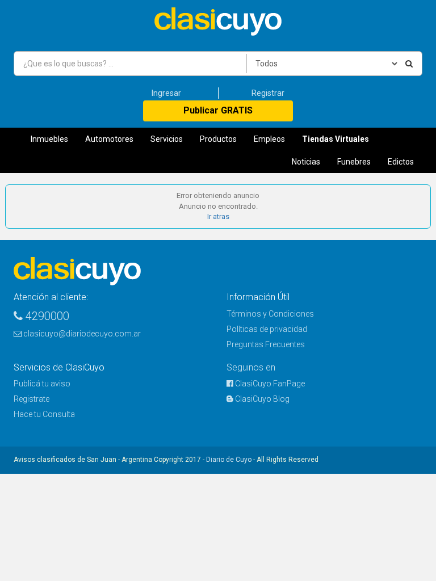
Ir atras (218, 216)
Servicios (166, 139)
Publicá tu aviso (42, 383)
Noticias (306, 161)
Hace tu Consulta (44, 414)
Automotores (109, 139)
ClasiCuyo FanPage (269, 383)
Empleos (269, 139)
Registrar (267, 93)
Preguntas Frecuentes (266, 344)
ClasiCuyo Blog (261, 398)
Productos (218, 139)
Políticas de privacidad (267, 329)
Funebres (354, 161)
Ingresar (166, 93)
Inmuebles (49, 139)
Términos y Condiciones (270, 313)
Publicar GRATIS (218, 110)
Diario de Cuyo (228, 460)
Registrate (31, 398)
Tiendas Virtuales (335, 139)
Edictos (401, 161)
